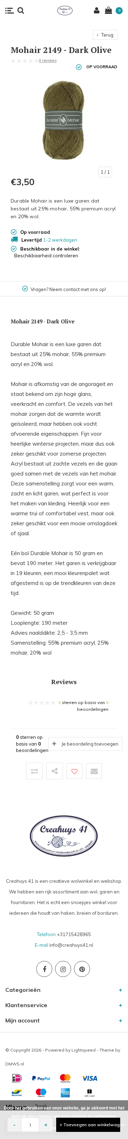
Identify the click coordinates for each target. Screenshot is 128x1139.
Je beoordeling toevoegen (90, 744)
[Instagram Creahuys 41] (63, 969)
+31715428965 (74, 934)
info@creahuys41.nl (71, 945)
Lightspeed (83, 1050)
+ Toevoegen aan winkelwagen (90, 1124)
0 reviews (48, 60)
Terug (106, 35)
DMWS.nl (14, 1064)
